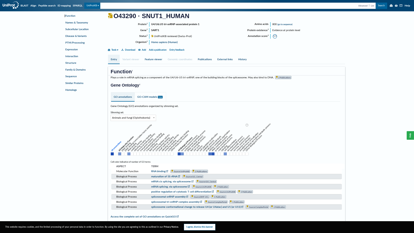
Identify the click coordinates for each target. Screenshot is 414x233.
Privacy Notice (171, 227)
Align (33, 5)
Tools (113, 50)
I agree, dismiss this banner (199, 227)
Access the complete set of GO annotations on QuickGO (143, 216)
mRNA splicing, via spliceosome (169, 186)
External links (225, 59)
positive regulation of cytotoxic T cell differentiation (181, 191)
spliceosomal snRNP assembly (168, 196)
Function (70, 16)
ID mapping (64, 5)
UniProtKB (92, 5)
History (242, 59)
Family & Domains (75, 69)
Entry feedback (176, 50)
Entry (114, 59)
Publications (205, 59)
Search (381, 5)
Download (130, 50)
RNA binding (158, 171)
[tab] (114, 59)
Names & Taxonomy (76, 22)
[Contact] (401, 6)
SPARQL (77, 5)
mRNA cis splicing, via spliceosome (171, 181)
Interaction (71, 56)
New (160, 97)
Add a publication (158, 50)
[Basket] (396, 6)
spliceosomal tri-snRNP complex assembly (175, 202)
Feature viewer (153, 59)
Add (144, 50)
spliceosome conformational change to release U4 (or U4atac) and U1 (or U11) (196, 207)
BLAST (24, 5)
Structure (70, 63)
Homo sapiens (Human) (164, 42)
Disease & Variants (76, 36)
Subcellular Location (77, 29)
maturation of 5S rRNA (164, 176)
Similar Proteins (74, 83)
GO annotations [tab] (123, 97)
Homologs (71, 90)
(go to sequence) (285, 24)
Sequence (71, 76)
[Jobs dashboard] (391, 6)
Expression (71, 49)
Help (407, 5)
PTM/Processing (75, 42)
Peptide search (47, 5)
